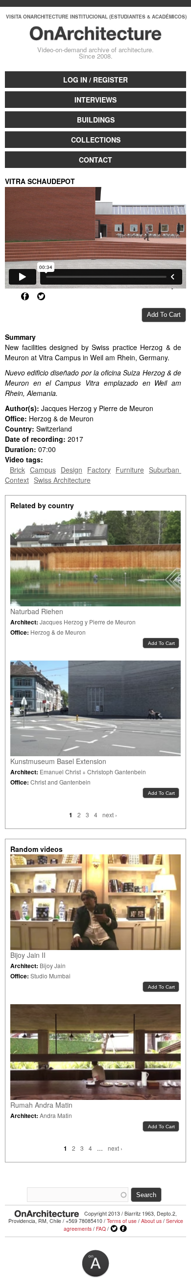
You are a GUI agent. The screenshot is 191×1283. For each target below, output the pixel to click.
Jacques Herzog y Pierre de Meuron (88, 622)
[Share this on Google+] (9, 296)
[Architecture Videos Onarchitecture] (96, 36)
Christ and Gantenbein (60, 782)
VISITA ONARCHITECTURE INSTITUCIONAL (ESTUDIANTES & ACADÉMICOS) (96, 16)
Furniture (130, 470)
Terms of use (122, 1220)
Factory (99, 470)
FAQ (101, 1228)
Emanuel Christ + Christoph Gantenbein (93, 771)
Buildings (96, 119)
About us (151, 1220)
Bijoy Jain (53, 965)
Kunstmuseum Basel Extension (58, 761)
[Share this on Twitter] (41, 296)
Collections (95, 140)
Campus (43, 470)
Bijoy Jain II (28, 955)
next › (109, 814)
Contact (95, 160)
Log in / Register (95, 79)
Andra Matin (56, 1115)
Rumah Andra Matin (41, 1105)
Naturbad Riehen (36, 611)
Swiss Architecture (62, 480)
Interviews (95, 99)
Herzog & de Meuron (58, 632)
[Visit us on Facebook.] (123, 1229)
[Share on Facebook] (25, 296)
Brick (17, 470)
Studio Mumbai (50, 976)
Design (71, 470)
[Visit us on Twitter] (114, 1229)
